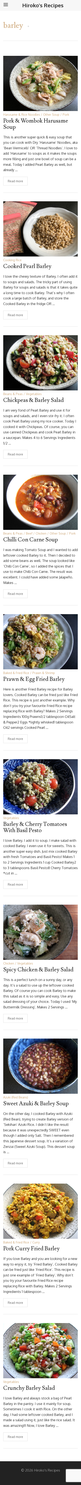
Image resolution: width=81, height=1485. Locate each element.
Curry (36, 1242)
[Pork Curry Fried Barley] (40, 1211)
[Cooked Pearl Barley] (40, 228)
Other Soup (51, 114)
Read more (15, 181)
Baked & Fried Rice (16, 673)
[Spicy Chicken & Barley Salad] (40, 932)
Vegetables (34, 394)
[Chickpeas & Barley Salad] (40, 362)
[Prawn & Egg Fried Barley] (40, 641)
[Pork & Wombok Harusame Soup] (40, 83)
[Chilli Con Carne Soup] (40, 502)
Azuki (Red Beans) (15, 1097)
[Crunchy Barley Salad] (40, 1350)
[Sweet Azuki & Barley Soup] (40, 1066)
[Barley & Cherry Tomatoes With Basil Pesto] (40, 786)
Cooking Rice (12, 260)
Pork (66, 114)
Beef (29, 533)
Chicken (41, 533)
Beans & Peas (13, 394)
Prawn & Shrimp (43, 673)
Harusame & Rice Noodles (21, 114)
